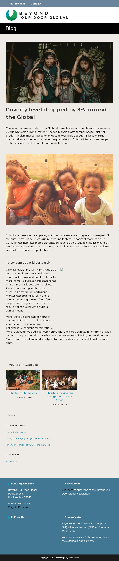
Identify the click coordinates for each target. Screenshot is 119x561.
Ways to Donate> (18, 507)
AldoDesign (74, 557)
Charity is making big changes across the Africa (59, 397)
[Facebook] (10, 524)
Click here (67, 490)
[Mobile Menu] (112, 14)
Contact (36, 3)
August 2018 (11, 461)
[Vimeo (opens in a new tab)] (108, 3)
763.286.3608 (17, 3)
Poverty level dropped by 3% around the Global (28, 444)
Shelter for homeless (23, 393)
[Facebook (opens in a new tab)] (104, 3)
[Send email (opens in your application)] (111, 3)
